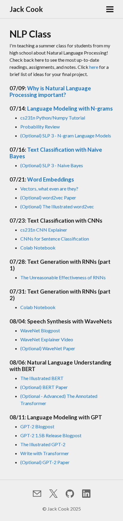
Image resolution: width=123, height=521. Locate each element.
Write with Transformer (44, 453)
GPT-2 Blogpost (37, 426)
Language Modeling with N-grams (70, 108)
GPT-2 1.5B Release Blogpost (51, 435)
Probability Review (40, 126)
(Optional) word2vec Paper (48, 197)
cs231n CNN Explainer (43, 229)
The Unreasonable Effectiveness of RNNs (63, 277)
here (93, 67)
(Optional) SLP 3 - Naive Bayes (51, 165)
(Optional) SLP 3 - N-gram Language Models (65, 135)
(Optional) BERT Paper (44, 387)
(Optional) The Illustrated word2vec (57, 206)
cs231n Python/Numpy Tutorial (52, 117)
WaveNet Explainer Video (46, 339)
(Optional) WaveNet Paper (47, 348)
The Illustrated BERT (42, 378)
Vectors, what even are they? (49, 188)
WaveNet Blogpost (40, 330)
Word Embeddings (50, 179)
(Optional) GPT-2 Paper (45, 462)
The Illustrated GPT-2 (42, 444)
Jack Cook (26, 9)
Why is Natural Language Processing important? (50, 91)
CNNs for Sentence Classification (54, 238)
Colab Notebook (38, 247)
